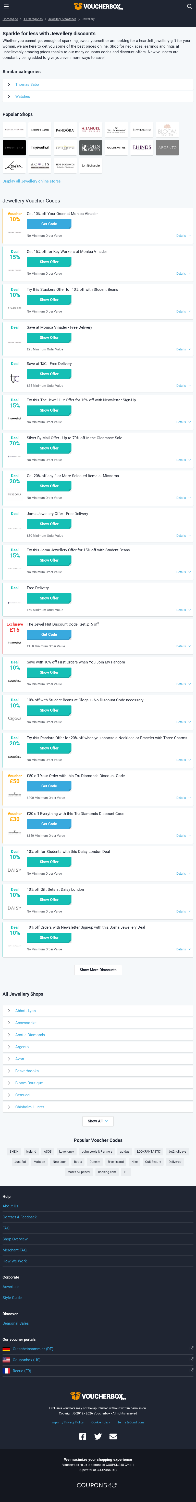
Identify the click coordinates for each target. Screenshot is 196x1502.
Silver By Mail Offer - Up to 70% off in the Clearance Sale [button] (74, 438)
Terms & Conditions (131, 1422)
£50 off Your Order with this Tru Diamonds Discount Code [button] (76, 776)
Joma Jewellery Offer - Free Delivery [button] (57, 513)
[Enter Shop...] (190, 6)
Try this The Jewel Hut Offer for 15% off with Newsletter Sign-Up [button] (81, 400)
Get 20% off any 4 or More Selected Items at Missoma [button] (73, 476)
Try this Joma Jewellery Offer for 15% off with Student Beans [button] (78, 550)
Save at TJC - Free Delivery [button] (49, 363)
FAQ (6, 1228)
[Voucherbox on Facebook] (83, 1439)
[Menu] (6, 6)
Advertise (11, 1286)
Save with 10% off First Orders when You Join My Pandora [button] (76, 662)
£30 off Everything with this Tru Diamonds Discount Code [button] (75, 813)
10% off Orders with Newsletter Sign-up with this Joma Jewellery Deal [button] (86, 927)
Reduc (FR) (22, 1371)
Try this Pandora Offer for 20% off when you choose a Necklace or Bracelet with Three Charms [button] (107, 738)
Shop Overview (15, 1239)
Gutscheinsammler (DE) (33, 1349)
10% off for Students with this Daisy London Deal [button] (68, 851)
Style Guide (12, 1297)
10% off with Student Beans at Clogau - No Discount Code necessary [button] (85, 700)
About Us (10, 1206)
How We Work (15, 1261)
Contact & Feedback (20, 1217)
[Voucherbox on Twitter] (98, 1439)
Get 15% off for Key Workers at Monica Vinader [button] (67, 251)
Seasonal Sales (16, 1323)
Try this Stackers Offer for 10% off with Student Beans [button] (72, 289)
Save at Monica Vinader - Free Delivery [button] (59, 327)
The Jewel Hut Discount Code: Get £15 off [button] (63, 624)
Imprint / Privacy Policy (68, 1422)
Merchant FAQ (15, 1250)
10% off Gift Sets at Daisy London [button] (55, 889)
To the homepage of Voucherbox (98, 6)
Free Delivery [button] (38, 588)
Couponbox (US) (27, 1360)
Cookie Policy (100, 1422)
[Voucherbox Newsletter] (113, 1439)
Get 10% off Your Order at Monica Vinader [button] (62, 213)
